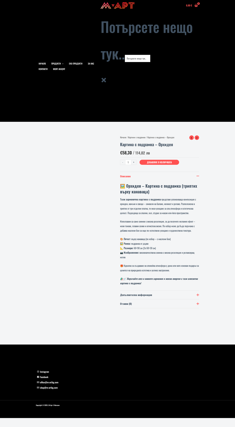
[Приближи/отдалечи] (2, 421)
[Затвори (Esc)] (20, 421)
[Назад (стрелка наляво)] (2, 425)
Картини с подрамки (137, 137)
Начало (123, 137)
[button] (62, 63)
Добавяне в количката (159, 162)
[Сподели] (14, 421)
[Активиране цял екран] (8, 421)
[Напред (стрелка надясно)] (8, 425)
